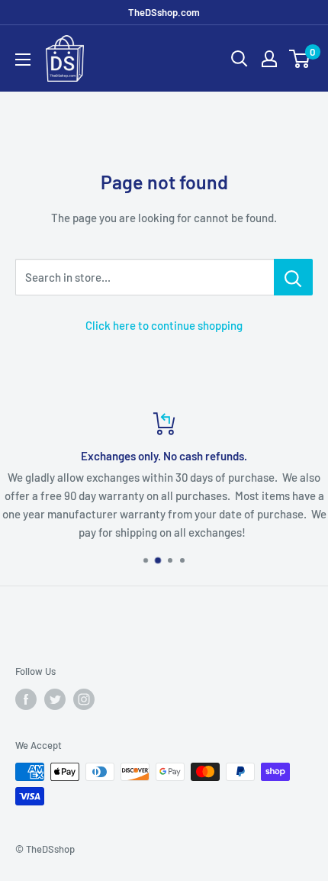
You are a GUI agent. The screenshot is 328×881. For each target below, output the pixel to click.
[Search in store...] (293, 277)
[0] (300, 59)
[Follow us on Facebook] (26, 699)
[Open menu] (23, 59)
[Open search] (239, 58)
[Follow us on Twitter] (55, 699)
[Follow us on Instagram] (84, 699)
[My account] (269, 58)
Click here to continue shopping (164, 325)
